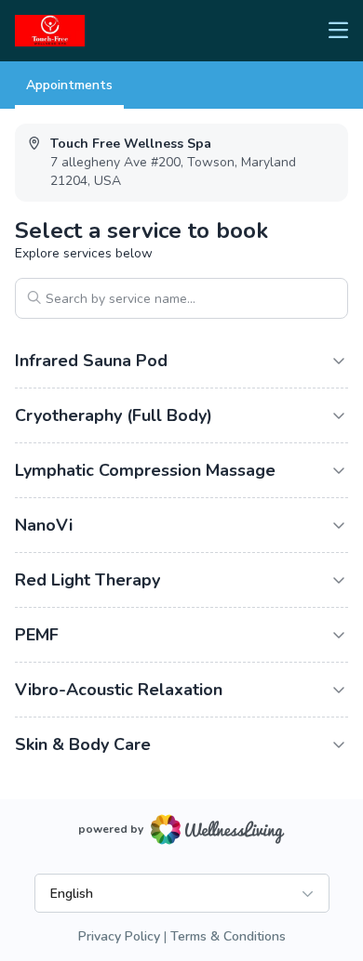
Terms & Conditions (228, 936)
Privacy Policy (119, 936)
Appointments (69, 85)
